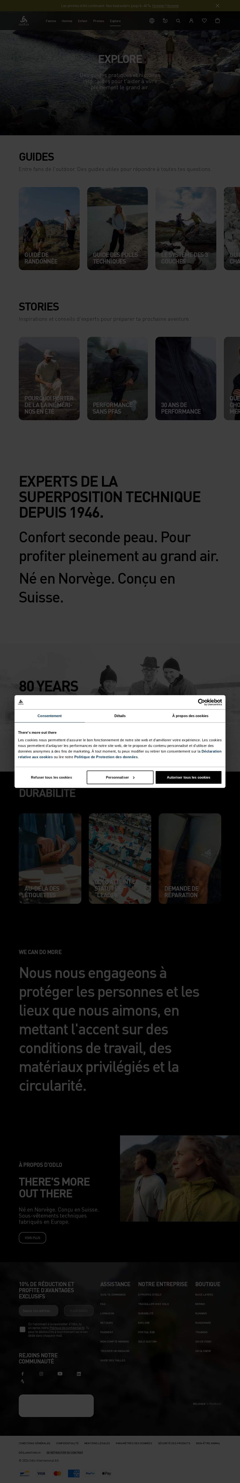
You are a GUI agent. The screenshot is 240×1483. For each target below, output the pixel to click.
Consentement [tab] (50, 716)
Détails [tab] (120, 716)
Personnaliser (117, 777)
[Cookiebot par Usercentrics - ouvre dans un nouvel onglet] (201, 702)
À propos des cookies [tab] (190, 716)
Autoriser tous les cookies (188, 777)
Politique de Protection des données (106, 757)
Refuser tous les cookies (51, 777)
